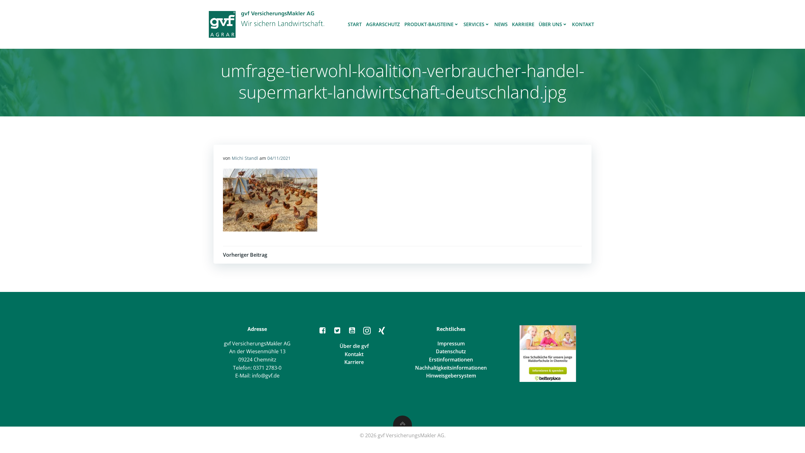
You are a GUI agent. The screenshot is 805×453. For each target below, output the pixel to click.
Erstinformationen (451, 359)
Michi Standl (245, 158)
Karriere (523, 24)
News (501, 24)
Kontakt (583, 24)
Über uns (550, 24)
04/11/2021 (279, 158)
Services (474, 24)
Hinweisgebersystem (451, 375)
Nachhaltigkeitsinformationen (451, 367)
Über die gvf (354, 346)
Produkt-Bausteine (428, 24)
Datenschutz (451, 351)
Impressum (451, 343)
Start (355, 24)
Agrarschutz (383, 24)
